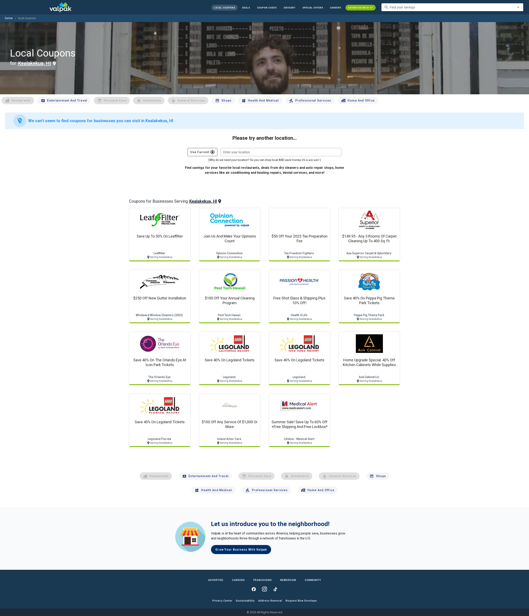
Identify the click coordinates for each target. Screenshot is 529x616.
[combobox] (452, 7)
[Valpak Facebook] (253, 589)
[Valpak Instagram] (264, 589)
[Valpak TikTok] (275, 589)
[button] (313, 8)
